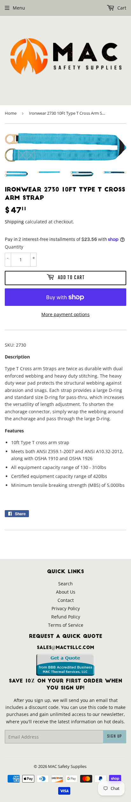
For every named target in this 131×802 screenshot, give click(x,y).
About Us (65, 592)
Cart (121, 8)
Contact (66, 600)
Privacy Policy (66, 608)
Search (65, 584)
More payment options (65, 314)
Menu (19, 8)
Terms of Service (65, 625)
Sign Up (114, 736)
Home (11, 113)
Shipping (14, 222)
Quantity (14, 247)
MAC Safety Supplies (67, 766)
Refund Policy (65, 617)
